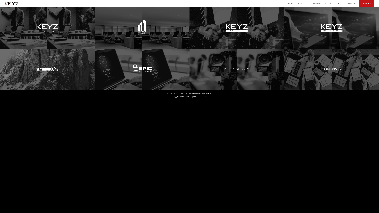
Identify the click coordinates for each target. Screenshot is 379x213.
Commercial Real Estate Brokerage (142, 31)
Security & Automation (142, 72)
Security (329, 4)
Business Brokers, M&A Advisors (331, 31)
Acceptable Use (207, 93)
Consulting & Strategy (47, 31)
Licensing (192, 93)
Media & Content (237, 72)
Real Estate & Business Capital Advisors (236, 33)
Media (340, 4)
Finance (316, 4)
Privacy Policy (183, 93)
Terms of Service (172, 93)
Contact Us (367, 4)
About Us (289, 4)
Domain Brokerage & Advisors (47, 71)
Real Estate (303, 4)
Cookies (198, 93)
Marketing (352, 4)
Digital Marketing (331, 72)
